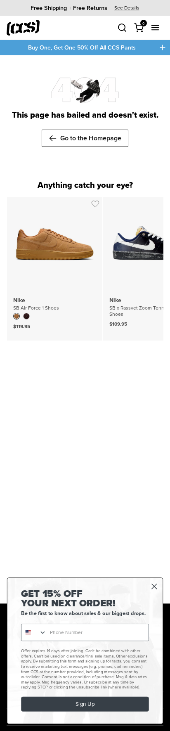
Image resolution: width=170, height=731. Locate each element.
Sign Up (85, 704)
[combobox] (34, 632)
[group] (85, 7)
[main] (85, 329)
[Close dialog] (154, 586)
